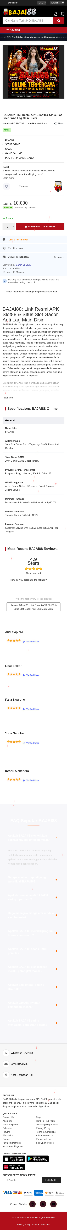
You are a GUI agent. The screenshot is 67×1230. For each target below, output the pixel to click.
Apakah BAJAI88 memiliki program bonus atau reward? (33, 933)
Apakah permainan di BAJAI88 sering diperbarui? (33, 897)
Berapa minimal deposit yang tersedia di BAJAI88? (33, 879)
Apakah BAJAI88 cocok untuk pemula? (33, 951)
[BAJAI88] (33, 71)
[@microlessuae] (32, 1204)
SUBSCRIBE (51, 1180)
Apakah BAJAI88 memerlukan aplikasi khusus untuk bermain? (33, 837)
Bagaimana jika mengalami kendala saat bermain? (33, 915)
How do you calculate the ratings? (28, 580)
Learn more (8, 178)
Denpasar (13, 2)
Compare (23, 186)
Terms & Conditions (41, 1224)
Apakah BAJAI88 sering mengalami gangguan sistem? (33, 1022)
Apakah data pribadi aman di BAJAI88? (33, 986)
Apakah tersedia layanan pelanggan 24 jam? (33, 1004)
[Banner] (20, 12)
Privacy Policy (23, 1224)
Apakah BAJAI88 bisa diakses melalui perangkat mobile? (33, 969)
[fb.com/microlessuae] (43, 1204)
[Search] (58, 20)
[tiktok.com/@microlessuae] (53, 1204)
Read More (8, 397)
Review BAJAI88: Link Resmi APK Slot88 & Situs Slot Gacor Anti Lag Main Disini (33, 607)
